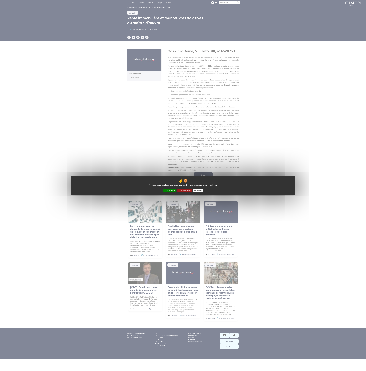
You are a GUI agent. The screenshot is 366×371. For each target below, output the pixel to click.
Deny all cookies (185, 190)
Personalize (198, 190)
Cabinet (141, 3)
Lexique (160, 3)
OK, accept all (170, 190)
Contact (168, 3)
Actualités (150, 3)
